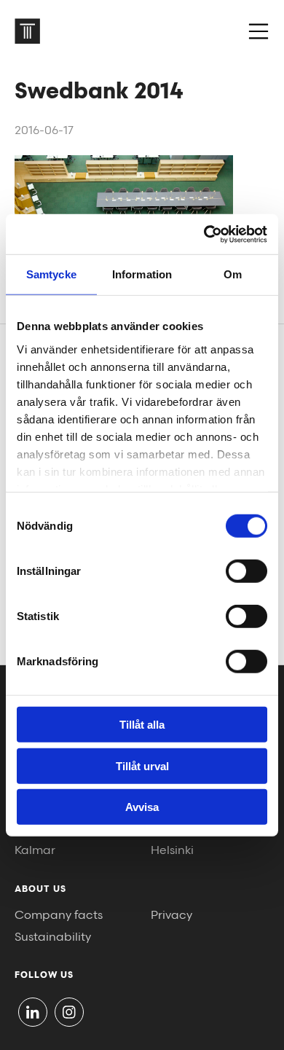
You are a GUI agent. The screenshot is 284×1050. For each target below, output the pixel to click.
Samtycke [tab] (51, 274)
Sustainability (53, 937)
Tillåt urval (142, 765)
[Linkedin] (32, 1012)
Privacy (171, 915)
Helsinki (172, 851)
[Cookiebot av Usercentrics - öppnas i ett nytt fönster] (204, 233)
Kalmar (35, 851)
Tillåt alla (142, 724)
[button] (258, 31)
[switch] (246, 571)
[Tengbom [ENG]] (27, 31)
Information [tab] (142, 274)
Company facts (59, 915)
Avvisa (142, 807)
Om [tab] (233, 274)
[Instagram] (69, 1012)
